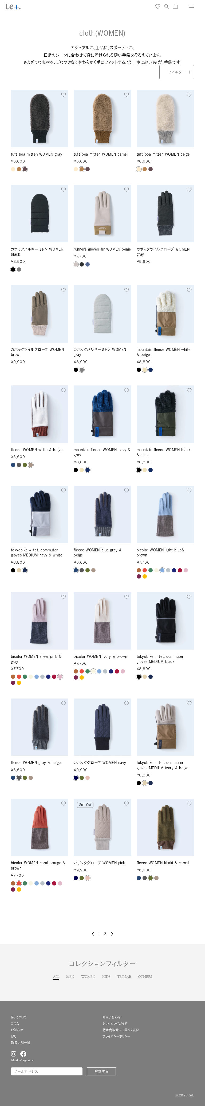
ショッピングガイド (114, 1024)
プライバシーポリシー (116, 1036)
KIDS (106, 977)
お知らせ (17, 1030)
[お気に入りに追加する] (63, 94)
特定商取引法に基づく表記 (120, 1030)
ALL (56, 977)
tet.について (19, 1017)
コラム (15, 1024)
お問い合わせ (111, 1017)
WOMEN (88, 977)
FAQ (13, 1036)
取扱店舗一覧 (20, 1043)
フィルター (177, 72)
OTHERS (145, 977)
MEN (70, 977)
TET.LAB (124, 977)
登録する (101, 1071)
